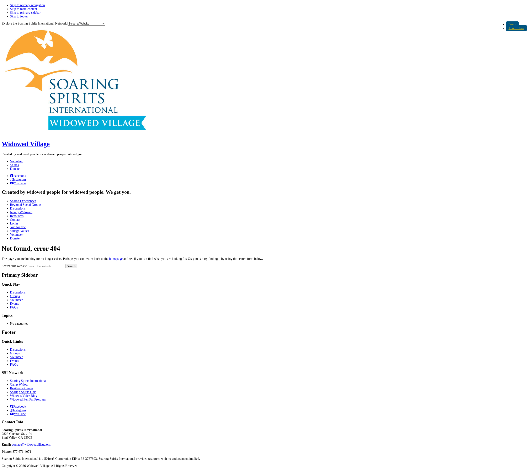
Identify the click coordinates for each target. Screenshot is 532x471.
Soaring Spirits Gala (23, 392)
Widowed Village (26, 144)
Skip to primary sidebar (25, 12)
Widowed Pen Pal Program (28, 399)
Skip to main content (23, 9)
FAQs (14, 307)
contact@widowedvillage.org (31, 444)
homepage (116, 258)
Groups (15, 296)
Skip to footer (19, 16)
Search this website (14, 266)
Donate (15, 168)
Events (14, 303)
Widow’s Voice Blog (23, 395)
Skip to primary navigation (27, 5)
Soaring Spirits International (28, 380)
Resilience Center (21, 388)
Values (14, 165)
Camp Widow (19, 384)
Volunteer (16, 161)
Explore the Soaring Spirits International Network (34, 23)
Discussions (18, 292)
